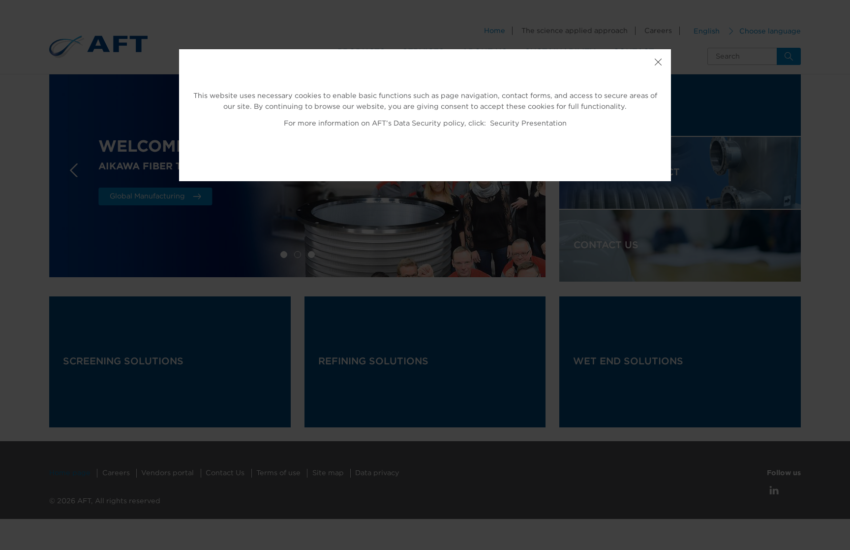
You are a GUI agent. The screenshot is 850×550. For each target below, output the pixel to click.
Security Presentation (528, 123)
